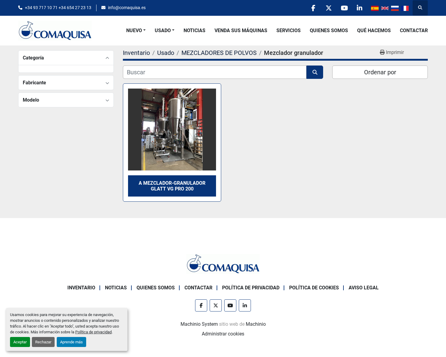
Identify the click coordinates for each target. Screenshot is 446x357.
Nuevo (134, 30)
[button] (136, 30)
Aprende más (71, 342)
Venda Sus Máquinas (241, 30)
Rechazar (43, 342)
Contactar (414, 30)
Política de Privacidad (250, 288)
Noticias (194, 30)
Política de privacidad (93, 332)
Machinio (256, 324)
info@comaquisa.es (127, 7)
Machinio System (199, 324)
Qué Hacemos (374, 30)
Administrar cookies (223, 334)
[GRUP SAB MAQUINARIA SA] (223, 264)
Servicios (288, 30)
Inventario (81, 288)
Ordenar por (380, 72)
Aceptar (20, 342)
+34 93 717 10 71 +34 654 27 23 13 (58, 7)
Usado (163, 30)
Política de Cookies (314, 288)
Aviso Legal (364, 288)
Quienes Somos (329, 30)
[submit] (314, 72)
